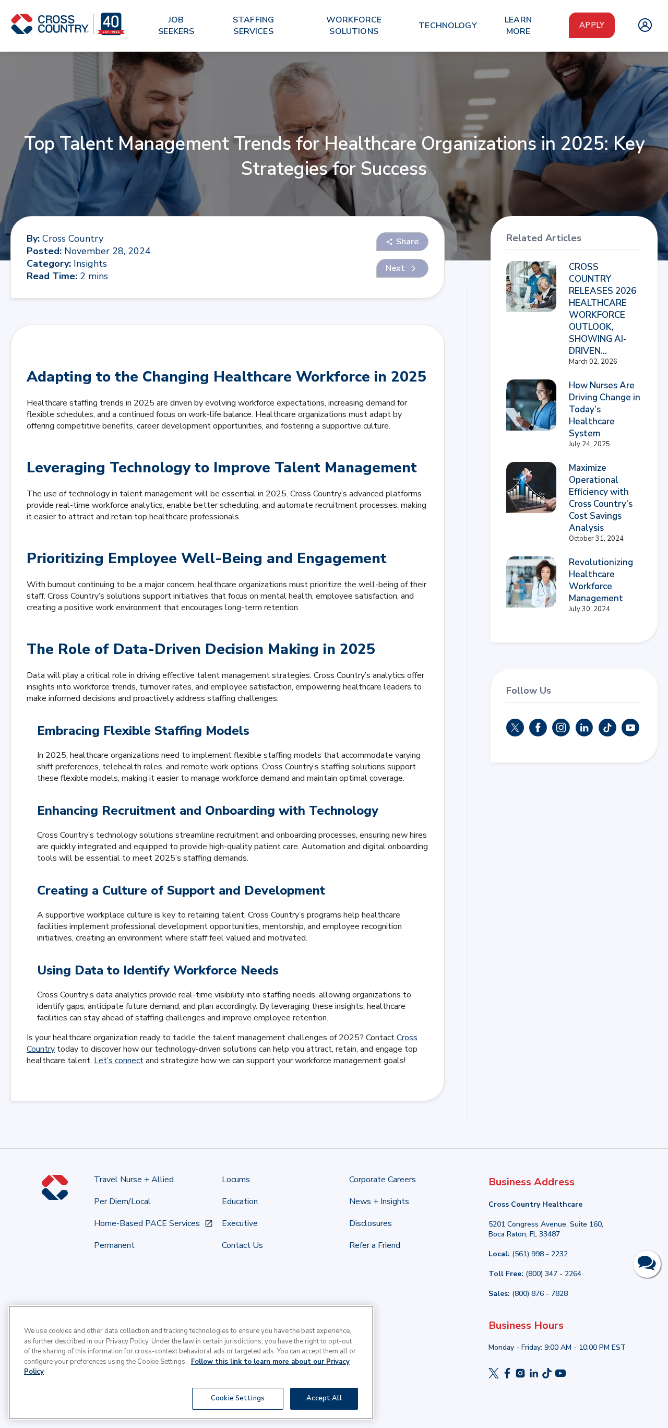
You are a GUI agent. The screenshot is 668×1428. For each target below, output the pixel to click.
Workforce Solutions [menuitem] (353, 25)
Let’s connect (119, 1060)
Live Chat (647, 1264)
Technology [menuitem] (448, 25)
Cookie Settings (238, 1397)
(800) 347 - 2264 (553, 1274)
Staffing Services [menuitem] (253, 25)
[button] (402, 241)
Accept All (323, 1397)
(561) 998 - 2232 (540, 1254)
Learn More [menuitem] (518, 25)
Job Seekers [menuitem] (176, 25)
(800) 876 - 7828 (540, 1294)
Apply (591, 25)
